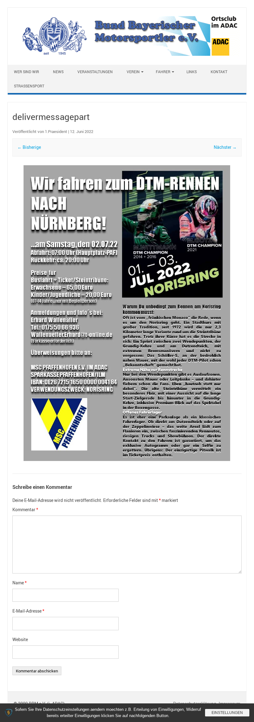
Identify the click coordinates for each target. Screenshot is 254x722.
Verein (133, 71)
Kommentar (25, 509)
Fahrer (163, 71)
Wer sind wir (26, 71)
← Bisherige (29, 147)
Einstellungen (227, 713)
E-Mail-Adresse (28, 611)
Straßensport (29, 85)
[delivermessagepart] (126, 314)
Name (19, 583)
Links (191, 71)
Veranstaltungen (95, 71)
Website (20, 639)
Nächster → (225, 147)
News (58, 71)
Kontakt (219, 71)
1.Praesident (56, 131)
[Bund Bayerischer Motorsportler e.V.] (127, 54)
